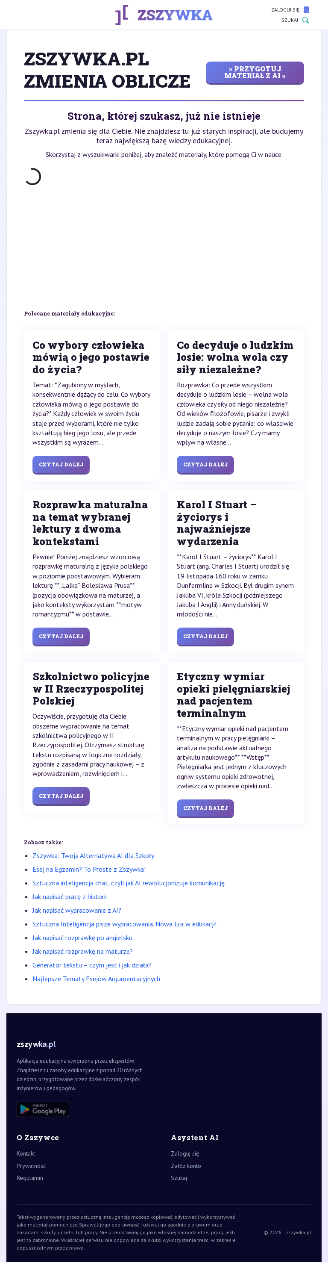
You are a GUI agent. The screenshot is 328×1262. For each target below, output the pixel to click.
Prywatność (31, 1166)
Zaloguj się (285, 9)
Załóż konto (186, 1166)
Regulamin (30, 1178)
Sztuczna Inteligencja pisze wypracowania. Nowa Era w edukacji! (124, 924)
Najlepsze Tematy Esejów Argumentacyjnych (96, 978)
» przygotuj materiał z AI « (255, 72)
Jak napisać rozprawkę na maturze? (82, 951)
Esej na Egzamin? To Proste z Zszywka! (89, 869)
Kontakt (26, 1153)
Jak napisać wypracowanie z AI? (76, 910)
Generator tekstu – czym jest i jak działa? (92, 965)
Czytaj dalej (61, 464)
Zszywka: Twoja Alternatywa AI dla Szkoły (93, 855)
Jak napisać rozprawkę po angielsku (82, 937)
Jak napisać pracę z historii (69, 896)
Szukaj (289, 20)
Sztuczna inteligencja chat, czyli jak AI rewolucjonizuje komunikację (128, 883)
